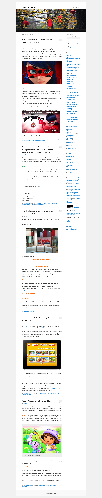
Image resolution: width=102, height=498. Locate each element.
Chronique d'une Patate (72, 126)
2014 (68, 75)
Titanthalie (69, 172)
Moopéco (69, 139)
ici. (40, 186)
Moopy (74, 106)
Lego (68, 106)
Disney (70, 86)
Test (77, 119)
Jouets (72, 102)
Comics (74, 79)
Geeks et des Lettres (71, 163)
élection (45, 310)
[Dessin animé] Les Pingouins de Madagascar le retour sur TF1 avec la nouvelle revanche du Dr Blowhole (37, 149)
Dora (45, 485)
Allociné (69, 153)
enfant (68, 93)
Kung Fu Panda (51, 310)
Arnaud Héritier (70, 156)
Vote (22, 311)
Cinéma (70, 79)
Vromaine (69, 193)
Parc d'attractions (71, 113)
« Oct (70, 47)
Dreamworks (43, 203)
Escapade (69, 129)
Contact (34, 30)
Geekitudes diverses (71, 133)
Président (56, 310)
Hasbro (73, 97)
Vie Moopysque (70, 148)
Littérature (69, 138)
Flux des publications (72, 228)
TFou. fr (26, 326)
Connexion (69, 226)
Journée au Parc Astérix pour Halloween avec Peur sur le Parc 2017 (73, 54)
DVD (78, 90)
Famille (70, 95)
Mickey (71, 106)
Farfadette (69, 160)
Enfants (48, 139)
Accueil (23, 30)
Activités (74, 75)
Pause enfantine (29, 310)
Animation (69, 77)
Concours (70, 81)
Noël (76, 109)
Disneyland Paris (71, 88)
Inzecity (69, 166)
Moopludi (28, 139)
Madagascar (29, 204)
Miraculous (28, 140)
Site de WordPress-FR (72, 231)
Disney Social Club (71, 90)
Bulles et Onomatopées (72, 158)
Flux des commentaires (72, 229)
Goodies (77, 95)
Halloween (69, 97)
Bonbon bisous (29, 7)
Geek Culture (70, 162)
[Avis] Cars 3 (70, 57)
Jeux (68, 102)
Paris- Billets (70, 171)
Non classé (69, 144)
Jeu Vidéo (77, 100)
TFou (33, 140)
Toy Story (69, 121)
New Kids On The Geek (72, 169)
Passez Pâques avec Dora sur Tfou (36, 401)
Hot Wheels (56, 388)
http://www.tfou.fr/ (27, 290)
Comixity (69, 159)
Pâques (47, 485)
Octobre (78, 109)
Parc (68, 111)
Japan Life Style (70, 135)
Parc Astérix (73, 111)
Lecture (77, 104)
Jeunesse (49, 203)
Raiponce (75, 115)
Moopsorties (70, 142)
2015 (70, 75)
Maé (68, 168)
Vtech (72, 121)
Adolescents (38, 139)
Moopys (71, 108)
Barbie (39, 393)
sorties (74, 117)
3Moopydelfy (76, 207)
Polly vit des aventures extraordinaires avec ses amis (47, 386)
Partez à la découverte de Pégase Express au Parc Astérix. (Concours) (73, 60)
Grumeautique (70, 165)
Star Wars (74, 119)
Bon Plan (75, 77)
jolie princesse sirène (37, 385)
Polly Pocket (44, 328)
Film (74, 95)
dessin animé (43, 139)
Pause (68, 145)
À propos (29, 30)
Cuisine (74, 81)
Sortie (69, 117)
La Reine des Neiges (71, 104)
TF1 (31, 140)
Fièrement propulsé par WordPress (51, 493)
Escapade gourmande (72, 130)
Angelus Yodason (71, 155)
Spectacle (69, 119)
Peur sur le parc (70, 115)
